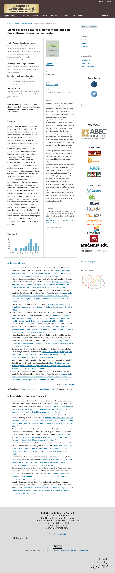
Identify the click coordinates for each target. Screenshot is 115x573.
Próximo (68, 384)
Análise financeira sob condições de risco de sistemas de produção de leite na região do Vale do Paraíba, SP (41, 437)
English (83, 40)
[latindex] (94, 155)
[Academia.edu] (94, 246)
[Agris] (94, 193)
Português (84, 46)
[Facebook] (94, 84)
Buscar (106, 16)
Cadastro (100, 2)
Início (9, 23)
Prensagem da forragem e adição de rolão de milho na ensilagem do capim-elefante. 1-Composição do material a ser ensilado (41, 284)
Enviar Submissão (89, 26)
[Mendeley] (94, 242)
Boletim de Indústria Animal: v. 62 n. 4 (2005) (41, 276)
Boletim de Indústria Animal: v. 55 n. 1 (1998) (48, 287)
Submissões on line (68, 16)
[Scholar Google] (94, 211)
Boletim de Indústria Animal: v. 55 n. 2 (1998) (51, 380)
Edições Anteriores (40, 16)
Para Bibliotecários (87, 67)
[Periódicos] (94, 177)
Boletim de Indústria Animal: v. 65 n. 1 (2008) (39, 440)
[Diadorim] (94, 163)
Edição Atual (25, 16)
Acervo (16, 23)
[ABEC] (94, 139)
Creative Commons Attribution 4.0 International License (68, 550)
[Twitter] (94, 94)
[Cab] (94, 200)
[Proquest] (94, 204)
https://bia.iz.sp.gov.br (57, 534)
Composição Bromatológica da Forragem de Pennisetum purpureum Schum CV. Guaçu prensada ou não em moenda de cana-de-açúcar (42, 329)
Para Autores (85, 63)
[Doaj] (94, 218)
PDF (50, 64)
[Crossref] (94, 234)
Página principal (10, 16)
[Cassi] (94, 170)
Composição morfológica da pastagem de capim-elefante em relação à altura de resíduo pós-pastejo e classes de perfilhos (42, 354)
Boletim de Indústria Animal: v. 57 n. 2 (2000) (29, 368)
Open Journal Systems (89, 262)
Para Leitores (85, 60)
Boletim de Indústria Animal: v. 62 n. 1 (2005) (37, 357)
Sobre (80, 16)
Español (84, 43)
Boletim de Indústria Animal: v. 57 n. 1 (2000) (43, 412)
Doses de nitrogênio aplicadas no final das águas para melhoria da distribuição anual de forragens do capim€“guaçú (42, 273)
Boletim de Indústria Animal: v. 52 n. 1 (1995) (38, 332)
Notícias (54, 16)
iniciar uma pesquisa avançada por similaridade (40, 389)
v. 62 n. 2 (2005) (26, 23)
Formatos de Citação (54, 227)
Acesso (108, 2)
